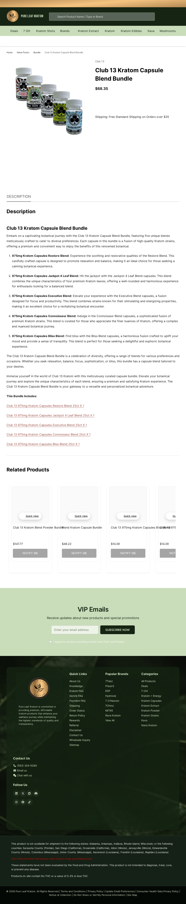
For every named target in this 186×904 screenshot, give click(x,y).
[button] (30, 516)
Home (10, 52)
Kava (151, 31)
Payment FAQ (77, 700)
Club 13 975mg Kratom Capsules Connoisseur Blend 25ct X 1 (48, 434)
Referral (74, 725)
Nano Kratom (149, 725)
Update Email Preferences (120, 891)
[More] (32, 31)
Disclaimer (75, 730)
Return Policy (77, 715)
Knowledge (76, 686)
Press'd (109, 686)
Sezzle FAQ (76, 695)
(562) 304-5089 (26, 765)
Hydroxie (110, 695)
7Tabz (109, 681)
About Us (74, 681)
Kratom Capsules (151, 700)
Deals (14, 31)
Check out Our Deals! (121, 3)
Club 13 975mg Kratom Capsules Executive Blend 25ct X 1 (47, 425)
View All (109, 720)
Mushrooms (168, 31)
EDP (107, 690)
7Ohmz (109, 705)
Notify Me (30, 553)
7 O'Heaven (112, 700)
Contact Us (76, 735)
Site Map (132, 894)
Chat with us (24, 775)
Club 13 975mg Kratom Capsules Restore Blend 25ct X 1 (45, 406)
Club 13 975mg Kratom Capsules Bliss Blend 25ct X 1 (43, 444)
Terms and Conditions (73, 891)
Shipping (74, 705)
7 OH (26, 31)
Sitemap (74, 744)
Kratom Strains (150, 715)
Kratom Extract (88, 31)
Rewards (74, 720)
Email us (21, 770)
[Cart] (176, 17)
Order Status (77, 710)
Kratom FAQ (76, 690)
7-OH (144, 690)
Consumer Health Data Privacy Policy (158, 891)
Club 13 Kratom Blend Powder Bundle (38, 527)
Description (19, 196)
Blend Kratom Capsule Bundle (82, 527)
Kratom (110, 31)
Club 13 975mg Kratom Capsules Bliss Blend (140, 527)
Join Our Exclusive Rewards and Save (142, 3)
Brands (65, 31)
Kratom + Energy (151, 695)
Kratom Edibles (131, 31)
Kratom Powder (150, 710)
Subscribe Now (117, 630)
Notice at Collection (60, 894)
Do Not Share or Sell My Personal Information (99, 894)
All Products (148, 681)
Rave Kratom (113, 715)
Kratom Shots (45, 31)
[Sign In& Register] (164, 17)
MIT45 (109, 710)
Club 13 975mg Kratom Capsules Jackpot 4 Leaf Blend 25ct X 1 (50, 415)
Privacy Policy (95, 891)
